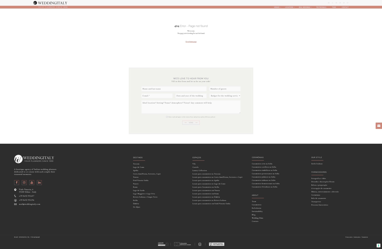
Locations (289, 7)
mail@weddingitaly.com (29, 204)
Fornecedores (319, 172)
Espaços (196, 157)
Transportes (316, 202)
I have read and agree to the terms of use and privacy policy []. (192, 117)
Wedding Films (257, 218)
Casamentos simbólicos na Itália (264, 170)
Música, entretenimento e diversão (325, 192)
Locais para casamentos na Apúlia (205, 180)
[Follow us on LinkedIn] (39, 182)
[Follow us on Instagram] (24, 182)
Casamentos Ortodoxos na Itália (264, 187)
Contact (345, 7)
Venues (276, 7)
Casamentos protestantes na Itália (265, 174)
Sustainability (257, 211)
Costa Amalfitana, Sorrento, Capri (147, 174)
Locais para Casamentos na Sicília (205, 187)
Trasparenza (365, 237)
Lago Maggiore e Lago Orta (144, 194)
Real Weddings (304, 7)
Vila (194, 164)
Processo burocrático (319, 205)
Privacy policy (210, 117)
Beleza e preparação (319, 185)
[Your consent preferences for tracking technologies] (378, 245)
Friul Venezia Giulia (141, 180)
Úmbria (136, 204)
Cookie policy (357, 237)
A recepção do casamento (321, 188)
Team (334, 7)
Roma (135, 187)
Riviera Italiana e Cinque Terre (145, 197)
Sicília (135, 200)
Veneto (136, 184)
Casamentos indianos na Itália (263, 180)
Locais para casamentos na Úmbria (206, 197)
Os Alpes (136, 207)
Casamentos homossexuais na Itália (266, 183)
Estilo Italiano (317, 164)
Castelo (195, 167)
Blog (253, 215)
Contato (255, 221)
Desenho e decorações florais (323, 182)
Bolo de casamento (318, 198)
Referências (256, 208)
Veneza (136, 177)
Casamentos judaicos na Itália (263, 177)
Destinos (138, 157)
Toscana (136, 164)
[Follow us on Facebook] (16, 182)
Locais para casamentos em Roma (205, 194)
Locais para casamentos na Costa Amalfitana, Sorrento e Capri (217, 177)
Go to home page (191, 42)
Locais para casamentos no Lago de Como (208, 184)
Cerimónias (315, 195)
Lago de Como (138, 167)
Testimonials (321, 7)
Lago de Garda (139, 190)
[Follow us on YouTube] (31, 182)
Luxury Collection (199, 170)
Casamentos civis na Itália (262, 164)
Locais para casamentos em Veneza (206, 190)
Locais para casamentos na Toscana (206, 174)
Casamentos (256, 205)
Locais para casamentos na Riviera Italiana (209, 200)
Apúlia (135, 170)
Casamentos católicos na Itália (264, 167)
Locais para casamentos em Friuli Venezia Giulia (211, 204)
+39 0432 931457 (26, 196)
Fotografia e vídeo (318, 178)
